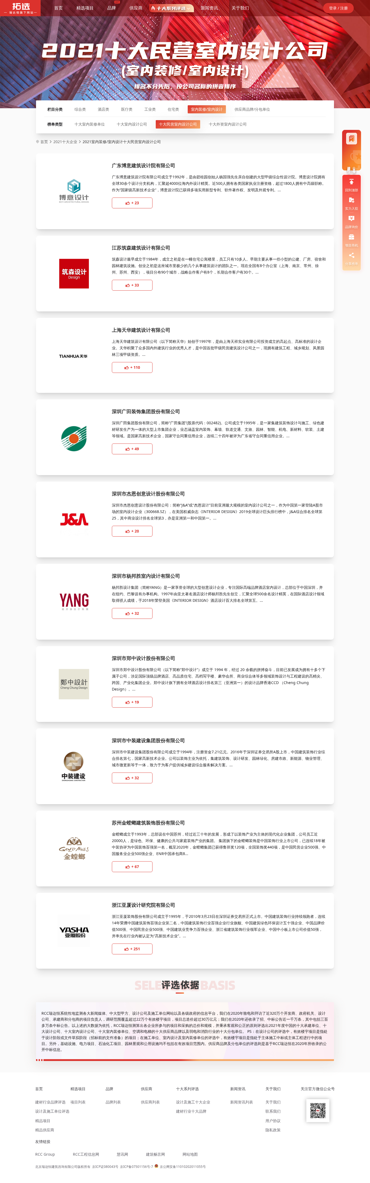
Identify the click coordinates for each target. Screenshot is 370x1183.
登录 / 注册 (338, 8)
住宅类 (173, 109)
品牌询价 (351, 227)
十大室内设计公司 (132, 124)
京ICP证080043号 (105, 1166)
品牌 (111, 8)
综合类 (80, 109)
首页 (58, 8)
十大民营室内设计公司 (178, 124)
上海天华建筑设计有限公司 (141, 330)
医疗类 (126, 109)
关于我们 (240, 8)
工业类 (150, 109)
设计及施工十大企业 (193, 1102)
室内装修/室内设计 (207, 109)
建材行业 (349, 166)
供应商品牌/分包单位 (252, 109)
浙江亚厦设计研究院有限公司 (143, 905)
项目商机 (351, 245)
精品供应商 (44, 1129)
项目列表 (78, 1102)
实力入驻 (351, 208)
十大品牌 (354, 166)
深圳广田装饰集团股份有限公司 (146, 411)
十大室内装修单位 (89, 124)
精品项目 (42, 1120)
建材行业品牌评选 (50, 1102)
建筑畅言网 (155, 1154)
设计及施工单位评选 (52, 1111)
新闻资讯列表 (241, 1102)
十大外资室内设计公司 (228, 124)
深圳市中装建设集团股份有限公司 (148, 740)
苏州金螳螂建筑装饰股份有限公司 (148, 822)
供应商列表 (150, 1102)
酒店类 (103, 109)
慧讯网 (122, 1154)
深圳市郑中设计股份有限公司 (143, 658)
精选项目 (85, 8)
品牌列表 (113, 1102)
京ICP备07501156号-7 (136, 1166)
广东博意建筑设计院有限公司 (143, 165)
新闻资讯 (209, 8)
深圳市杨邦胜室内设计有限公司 (146, 576)
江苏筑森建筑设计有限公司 (141, 247)
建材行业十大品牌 (191, 1111)
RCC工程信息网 (86, 1154)
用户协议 (273, 1120)
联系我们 (273, 1111)
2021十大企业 (65, 141)
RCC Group (45, 1154)
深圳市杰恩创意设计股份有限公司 (148, 493)
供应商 (135, 8)
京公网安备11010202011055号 (183, 1166)
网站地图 (190, 1154)
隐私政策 (273, 1129)
